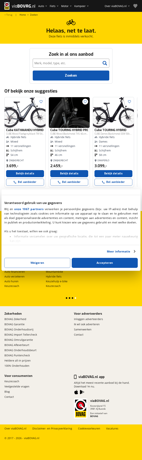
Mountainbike (54, 271)
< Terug (8, 14)
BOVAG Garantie (14, 324)
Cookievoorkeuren (89, 428)
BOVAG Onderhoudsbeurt (20, 350)
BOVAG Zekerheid (15, 319)
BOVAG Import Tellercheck (20, 334)
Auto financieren (14, 271)
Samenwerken (83, 329)
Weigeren (37, 263)
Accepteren (105, 263)
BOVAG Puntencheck (17, 355)
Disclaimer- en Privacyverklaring (52, 428)
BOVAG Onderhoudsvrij (18, 329)
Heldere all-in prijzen (17, 360)
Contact (78, 334)
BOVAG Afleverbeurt (16, 345)
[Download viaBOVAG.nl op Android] (82, 393)
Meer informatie (118, 251)
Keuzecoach (11, 286)
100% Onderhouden (16, 365)
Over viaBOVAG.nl (15, 428)
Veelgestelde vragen (16, 386)
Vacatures (112, 428)
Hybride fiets (54, 276)
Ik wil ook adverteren (87, 324)
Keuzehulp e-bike (56, 281)
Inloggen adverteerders (88, 319)
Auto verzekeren (14, 276)
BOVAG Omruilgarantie (18, 340)
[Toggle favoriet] (41, 101)
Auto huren (11, 281)
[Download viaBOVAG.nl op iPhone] (76, 393)
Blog (7, 391)
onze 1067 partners (28, 209)
